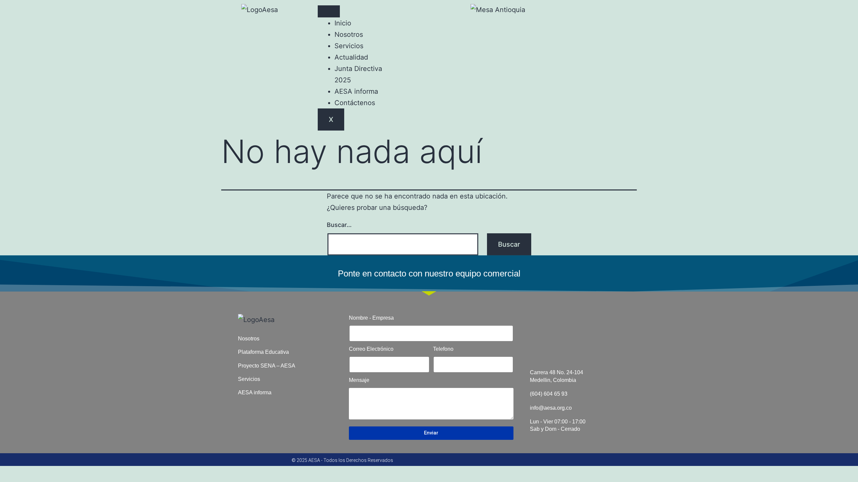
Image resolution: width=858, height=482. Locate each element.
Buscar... (339, 224)
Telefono (443, 349)
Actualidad (351, 57)
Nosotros (348, 34)
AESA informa (356, 91)
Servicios (348, 46)
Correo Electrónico (371, 349)
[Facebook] (555, 11)
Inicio (342, 23)
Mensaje (359, 380)
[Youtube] (593, 11)
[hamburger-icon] (329, 11)
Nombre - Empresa (371, 318)
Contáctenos (354, 103)
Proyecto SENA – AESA (266, 366)
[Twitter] (574, 11)
